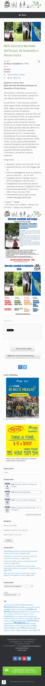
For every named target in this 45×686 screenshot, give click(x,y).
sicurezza (7, 630)
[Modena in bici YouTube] (24, 659)
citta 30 (24, 612)
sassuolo (28, 628)
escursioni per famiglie (22, 618)
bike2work (9, 607)
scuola (33, 628)
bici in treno (20, 605)
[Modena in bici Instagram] (20, 659)
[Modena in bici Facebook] (20, 367)
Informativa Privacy (22, 648)
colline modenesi (9, 614)
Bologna (17, 607)
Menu (24, 15)
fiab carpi (18, 78)
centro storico (35, 607)
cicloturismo (16, 612)
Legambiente (8, 623)
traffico (13, 630)
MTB (27, 623)
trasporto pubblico (22, 630)
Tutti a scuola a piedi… (22, 349)
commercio (18, 614)
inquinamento (33, 621)
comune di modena (28, 614)
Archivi (6, 592)
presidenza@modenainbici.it (31, 646)
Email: (6, 535)
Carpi (22, 607)
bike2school (29, 605)
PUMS (22, 628)
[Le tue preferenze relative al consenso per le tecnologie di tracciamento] (4, 682)
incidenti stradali (15, 621)
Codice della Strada (34, 612)
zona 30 (36, 630)
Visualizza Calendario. (32, 514)
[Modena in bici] (22, 4)
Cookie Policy (22, 650)
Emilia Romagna (9, 618)
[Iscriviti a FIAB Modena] (22, 398)
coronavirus (9, 616)
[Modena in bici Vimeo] (25, 367)
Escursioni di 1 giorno (17, 75)
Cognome (7, 530)
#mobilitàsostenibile (10, 605)
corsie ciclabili (18, 616)
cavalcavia (27, 607)
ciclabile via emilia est (17, 609)
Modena (19, 623)
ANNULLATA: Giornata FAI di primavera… (22, 356)
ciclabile (7, 609)
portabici (17, 628)
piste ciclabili (9, 628)
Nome (6, 525)
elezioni (30, 616)
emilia (11, 78)
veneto (30, 630)
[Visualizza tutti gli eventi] (39, 61)
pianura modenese (31, 626)
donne (25, 616)
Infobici (23, 621)
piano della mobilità (19, 626)
